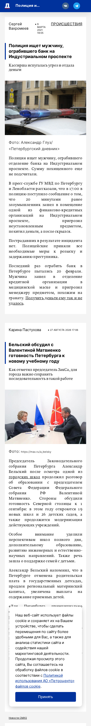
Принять (45, 696)
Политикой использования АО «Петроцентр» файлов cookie (44, 681)
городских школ (24, 477)
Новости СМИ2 (18, 717)
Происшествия (66, 24)
